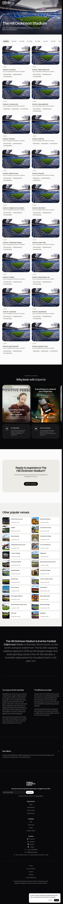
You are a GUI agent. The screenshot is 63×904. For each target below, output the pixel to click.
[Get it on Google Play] (39, 417)
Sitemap (31, 874)
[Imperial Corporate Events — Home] (5, 2)
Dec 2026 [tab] (37, 41)
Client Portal (31, 825)
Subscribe (29, 792)
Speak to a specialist (31, 484)
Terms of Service (30, 868)
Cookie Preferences (31, 877)
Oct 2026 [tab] (21, 41)
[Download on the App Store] (51, 417)
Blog (31, 822)
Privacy (31, 866)
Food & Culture (31, 810)
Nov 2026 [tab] (29, 41)
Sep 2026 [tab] (13, 41)
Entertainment (31, 807)
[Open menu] (58, 2)
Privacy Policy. (39, 796)
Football (5, 67)
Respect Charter (31, 830)
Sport (30, 804)
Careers (31, 828)
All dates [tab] (6, 41)
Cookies (31, 871)
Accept (56, 900)
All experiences (31, 813)
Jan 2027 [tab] (45, 41)
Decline (50, 900)
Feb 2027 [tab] (53, 41)
